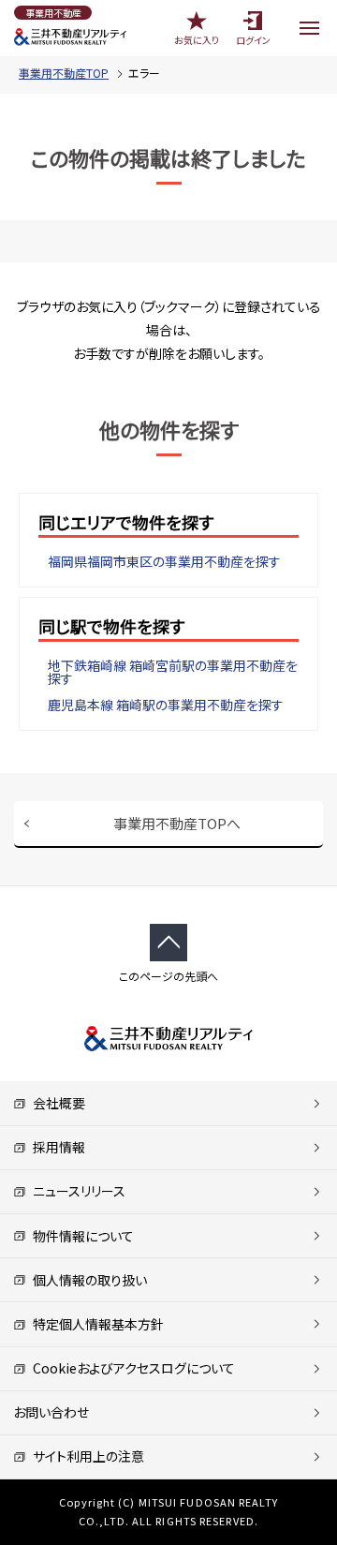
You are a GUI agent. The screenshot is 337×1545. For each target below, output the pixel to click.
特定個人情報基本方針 (95, 1324)
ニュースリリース (75, 1190)
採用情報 (55, 1146)
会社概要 (55, 1102)
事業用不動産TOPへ (177, 823)
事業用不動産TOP (64, 73)
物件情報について (80, 1235)
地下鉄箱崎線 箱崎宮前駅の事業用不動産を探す (173, 672)
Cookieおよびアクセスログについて (130, 1368)
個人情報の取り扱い (86, 1279)
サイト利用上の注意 (85, 1456)
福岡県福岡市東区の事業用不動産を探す (164, 561)
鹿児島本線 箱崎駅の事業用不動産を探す (166, 704)
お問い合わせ (51, 1412)
